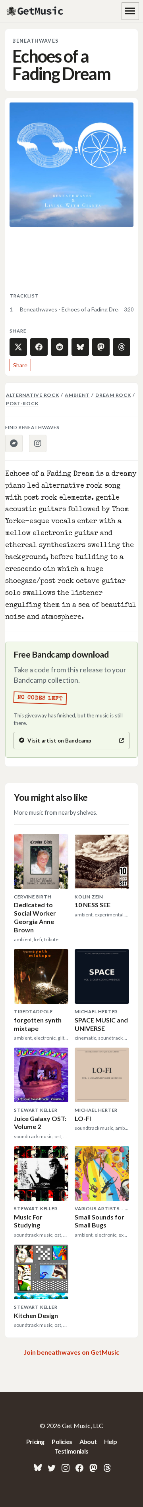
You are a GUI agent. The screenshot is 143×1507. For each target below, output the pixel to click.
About (88, 1441)
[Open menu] (130, 11)
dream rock (113, 395)
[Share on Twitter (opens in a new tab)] (18, 347)
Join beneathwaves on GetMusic (71, 1352)
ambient (77, 395)
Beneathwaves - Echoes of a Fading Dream (69, 309)
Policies (62, 1441)
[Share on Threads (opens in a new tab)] (121, 347)
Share (20, 365)
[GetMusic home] (36, 11)
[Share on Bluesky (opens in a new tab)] (80, 347)
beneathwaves (35, 41)
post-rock (22, 403)
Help (110, 1441)
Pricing (35, 1441)
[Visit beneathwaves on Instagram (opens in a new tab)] (37, 443)
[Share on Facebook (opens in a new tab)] (39, 347)
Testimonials (71, 1451)
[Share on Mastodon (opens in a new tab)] (101, 347)
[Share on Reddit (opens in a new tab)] (59, 347)
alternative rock (32, 395)
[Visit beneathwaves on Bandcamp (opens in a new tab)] (14, 443)
